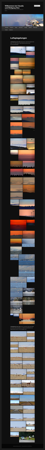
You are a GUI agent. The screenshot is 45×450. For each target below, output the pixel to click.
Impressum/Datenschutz (17, 446)
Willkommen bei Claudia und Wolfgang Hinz (14, 7)
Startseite (6, 27)
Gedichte (30, 27)
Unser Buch (21, 27)
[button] (18, 51)
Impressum (11, 29)
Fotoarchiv (11, 27)
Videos (16, 27)
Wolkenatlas (35, 27)
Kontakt (6, 29)
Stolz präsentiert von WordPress (27, 446)
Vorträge (25, 27)
